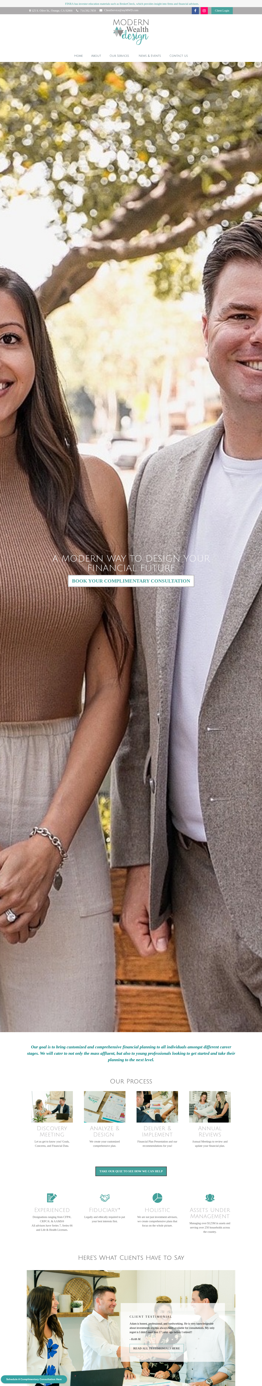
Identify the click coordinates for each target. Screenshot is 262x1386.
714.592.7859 (88, 10)
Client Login (222, 10)
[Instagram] (204, 10)
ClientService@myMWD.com (121, 10)
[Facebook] (195, 10)
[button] (78, 56)
